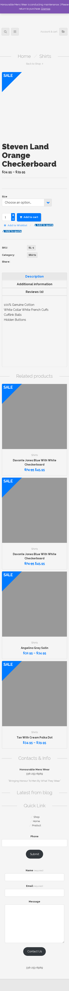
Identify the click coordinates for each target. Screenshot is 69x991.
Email (34, 886)
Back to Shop (33, 63)
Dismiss (45, 8)
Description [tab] (34, 276)
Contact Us (34, 951)
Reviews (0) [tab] (35, 292)
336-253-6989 (34, 967)
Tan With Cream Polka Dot (35, 737)
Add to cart (31, 217)
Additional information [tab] (34, 284)
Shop (36, 817)
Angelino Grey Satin (34, 647)
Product (36, 825)
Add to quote (45, 225)
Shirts (45, 56)
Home (24, 56)
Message (34, 901)
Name (34, 870)
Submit (34, 854)
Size (4, 196)
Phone (34, 836)
